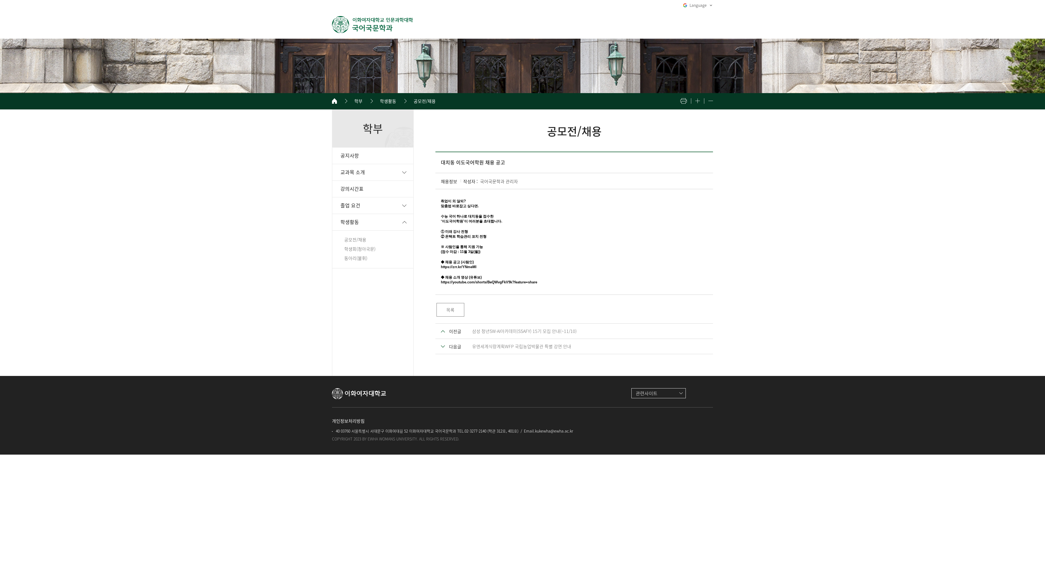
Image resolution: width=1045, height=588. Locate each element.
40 (337, 431)
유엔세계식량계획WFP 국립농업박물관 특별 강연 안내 (521, 346)
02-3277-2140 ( (476, 431)
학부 (358, 101)
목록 (450, 310)
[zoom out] (710, 101)
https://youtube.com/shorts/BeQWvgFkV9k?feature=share (489, 282)
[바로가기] (373, 24)
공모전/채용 (425, 101)
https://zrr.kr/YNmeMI (459, 267)
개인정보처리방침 (348, 421)
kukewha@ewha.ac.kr (554, 431)
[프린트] (683, 101)
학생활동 (388, 101)
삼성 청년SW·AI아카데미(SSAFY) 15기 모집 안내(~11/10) (524, 331)
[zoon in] (697, 101)
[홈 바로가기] (334, 101)
